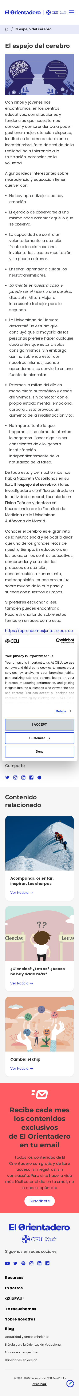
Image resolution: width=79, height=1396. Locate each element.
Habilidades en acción (21, 1360)
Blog (9, 1328)
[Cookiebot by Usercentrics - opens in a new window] (56, 641)
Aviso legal (39, 1384)
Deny (39, 751)
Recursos (14, 1277)
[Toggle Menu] (71, 12)
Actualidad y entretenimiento (27, 1337)
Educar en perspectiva (21, 1352)
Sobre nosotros (20, 1319)
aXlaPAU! (14, 1298)
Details (61, 711)
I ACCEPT (39, 724)
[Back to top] (70, 1384)
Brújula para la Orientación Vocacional (33, 1344)
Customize (37, 738)
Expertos (14, 1288)
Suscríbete (39, 1201)
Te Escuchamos (20, 1308)
